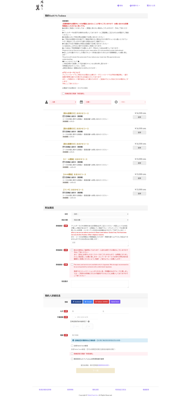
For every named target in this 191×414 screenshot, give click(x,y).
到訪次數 (65, 220)
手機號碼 (62, 317)
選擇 (139, 117)
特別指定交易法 (120, 390)
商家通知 (65, 21)
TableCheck (115, 302)
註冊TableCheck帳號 (81, 346)
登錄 (66, 302)
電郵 (63, 335)
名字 (63, 311)
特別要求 (65, 281)
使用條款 (70, 390)
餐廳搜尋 (146, 390)
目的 (66, 214)
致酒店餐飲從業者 (45, 390)
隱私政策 (95, 390)
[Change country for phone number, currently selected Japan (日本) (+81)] (74, 317)
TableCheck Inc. (93, 395)
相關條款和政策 (103, 365)
